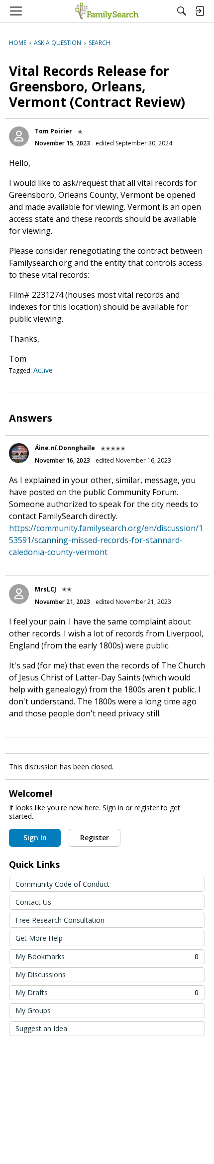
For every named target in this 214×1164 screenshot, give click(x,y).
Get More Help (39, 938)
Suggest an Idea (41, 1028)
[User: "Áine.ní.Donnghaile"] (19, 453)
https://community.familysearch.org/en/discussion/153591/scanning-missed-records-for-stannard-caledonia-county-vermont (106, 540)
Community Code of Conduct (62, 884)
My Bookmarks (107, 956)
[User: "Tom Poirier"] (19, 136)
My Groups (33, 1010)
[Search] (182, 11)
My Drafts (107, 992)
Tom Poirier (53, 131)
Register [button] (94, 837)
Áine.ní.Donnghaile (65, 448)
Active (43, 370)
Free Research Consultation (60, 920)
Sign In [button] (35, 837)
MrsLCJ (45, 589)
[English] (106, 11)
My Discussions (40, 974)
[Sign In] (200, 11)
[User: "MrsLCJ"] (19, 594)
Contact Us (33, 902)
